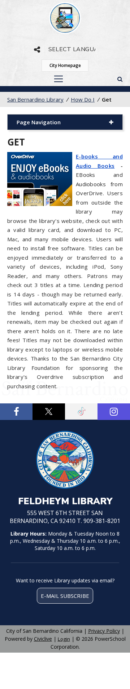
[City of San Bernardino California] (65, 461)
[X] (48, 411)
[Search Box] (119, 79)
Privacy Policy (104, 630)
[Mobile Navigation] (58, 79)
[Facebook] (16, 411)
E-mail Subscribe (65, 595)
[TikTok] (81, 411)
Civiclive (43, 638)
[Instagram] (114, 411)
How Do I (83, 99)
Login (64, 639)
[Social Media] (37, 49)
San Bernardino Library (35, 99)
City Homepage (65, 65)
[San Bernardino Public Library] (65, 18)
